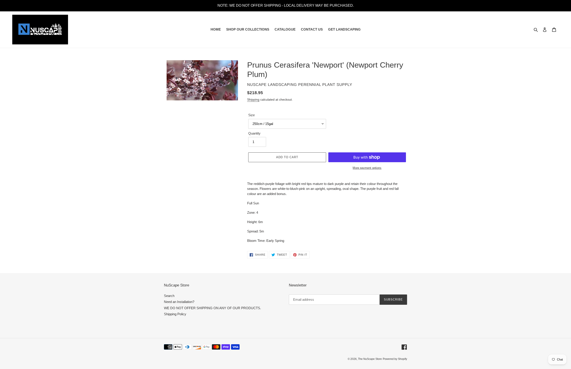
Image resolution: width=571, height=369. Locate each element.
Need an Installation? (179, 302)
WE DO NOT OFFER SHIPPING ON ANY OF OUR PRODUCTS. (212, 308)
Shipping (253, 99)
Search (169, 296)
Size (251, 115)
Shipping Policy (175, 314)
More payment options (367, 168)
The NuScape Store (370, 359)
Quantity (254, 133)
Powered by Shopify (395, 359)
